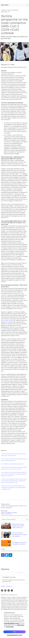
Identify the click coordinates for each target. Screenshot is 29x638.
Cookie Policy (20, 625)
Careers (3, 586)
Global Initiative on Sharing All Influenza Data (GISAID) (12, 463)
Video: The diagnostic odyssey (9, 512)
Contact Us (9, 586)
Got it (14, 632)
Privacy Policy (10, 626)
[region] (14, 624)
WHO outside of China (7, 320)
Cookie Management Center (11, 623)
